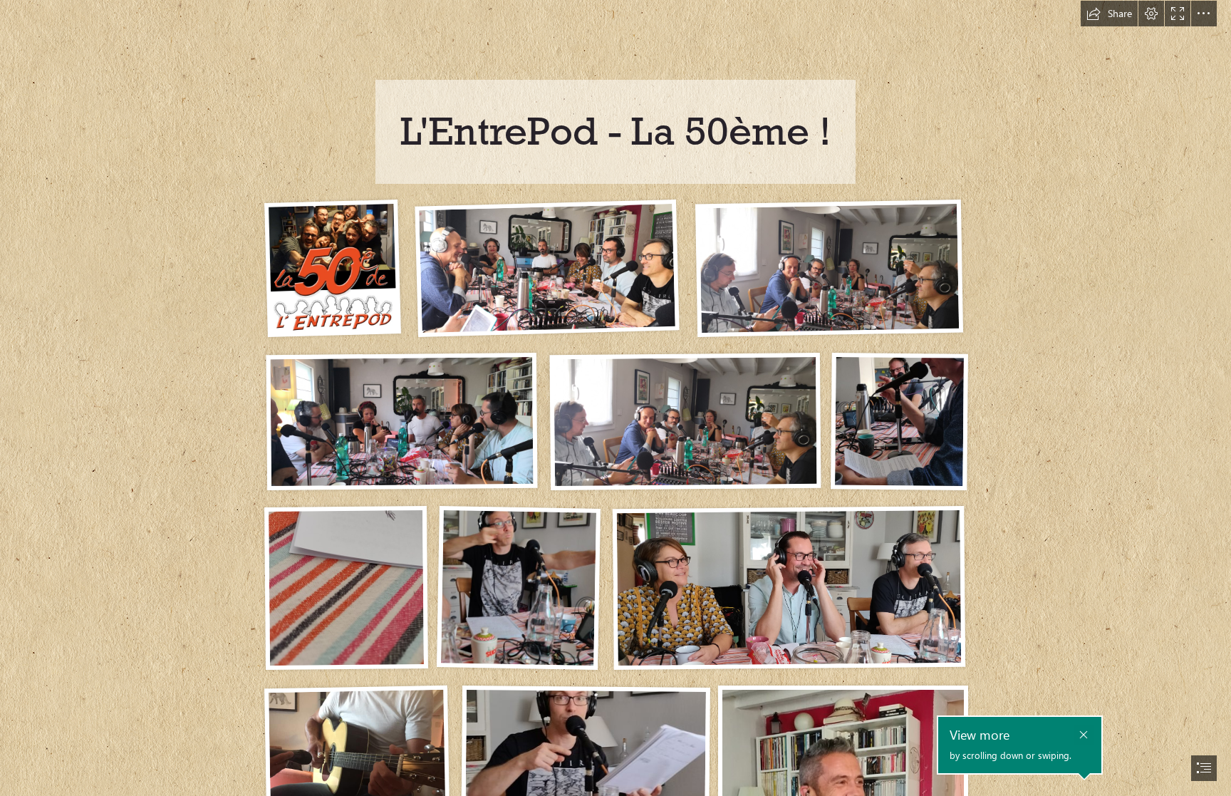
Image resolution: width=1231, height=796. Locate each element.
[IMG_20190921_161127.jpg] (545, 267)
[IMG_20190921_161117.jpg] (684, 420)
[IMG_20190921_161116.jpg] (828, 267)
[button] (1109, 13)
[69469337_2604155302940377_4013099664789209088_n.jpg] (898, 420)
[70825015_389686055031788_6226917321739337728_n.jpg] (332, 267)
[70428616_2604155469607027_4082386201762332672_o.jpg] (788, 587)
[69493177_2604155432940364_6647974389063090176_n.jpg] (345, 587)
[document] (615, 398)
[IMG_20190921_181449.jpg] (401, 420)
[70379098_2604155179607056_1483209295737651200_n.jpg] (518, 587)
